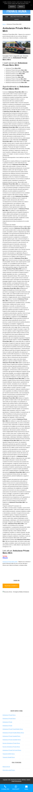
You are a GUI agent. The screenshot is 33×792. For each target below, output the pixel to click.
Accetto (12, 6)
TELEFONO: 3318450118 (10, 586)
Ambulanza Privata (7, 725)
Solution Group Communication (21, 780)
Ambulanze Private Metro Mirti (10, 561)
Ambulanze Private (7, 722)
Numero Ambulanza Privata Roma (11, 746)
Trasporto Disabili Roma (9, 757)
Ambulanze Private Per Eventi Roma (12, 750)
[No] (31, 5)
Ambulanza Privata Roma (9, 718)
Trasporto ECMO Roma (9, 754)
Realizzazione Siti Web (16, 779)
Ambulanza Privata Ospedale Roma (12, 739)
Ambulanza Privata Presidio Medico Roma (13, 732)
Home (4, 24)
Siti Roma (24, 779)
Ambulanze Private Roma (9, 715)
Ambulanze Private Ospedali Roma (11, 736)
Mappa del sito (6, 766)
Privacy (21, 6)
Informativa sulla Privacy (9, 770)
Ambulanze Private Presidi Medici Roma (13, 729)
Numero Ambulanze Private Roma (11, 743)
